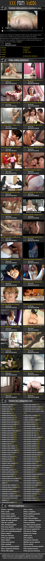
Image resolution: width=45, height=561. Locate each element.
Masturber (27, 48)
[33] (9, 426)
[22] (10, 422)
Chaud (4, 52)
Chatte (4, 50)
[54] (9, 432)
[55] (9, 417)
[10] (9, 404)
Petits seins (27, 52)
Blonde (4, 48)
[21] (8, 461)
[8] (7, 406)
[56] (31, 404)
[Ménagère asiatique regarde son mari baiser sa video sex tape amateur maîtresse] (33, 161)
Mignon (26, 50)
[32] (7, 411)
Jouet (3, 56)
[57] (9, 439)
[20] (32, 485)
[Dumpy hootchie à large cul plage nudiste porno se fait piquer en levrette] (33, 205)
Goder (4, 54)
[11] (8, 409)
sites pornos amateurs (30, 56)
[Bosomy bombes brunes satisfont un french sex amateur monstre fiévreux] (11, 340)
